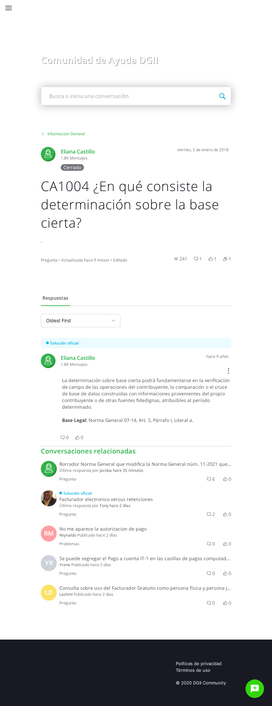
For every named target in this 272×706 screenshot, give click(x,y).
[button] (180, 258)
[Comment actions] (228, 371)
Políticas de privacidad (199, 663)
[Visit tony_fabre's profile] (49, 498)
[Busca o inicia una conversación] (222, 96)
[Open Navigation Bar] (10, 8)
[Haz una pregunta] (254, 688)
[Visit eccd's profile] (48, 154)
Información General (66, 133)
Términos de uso (193, 670)
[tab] (55, 298)
